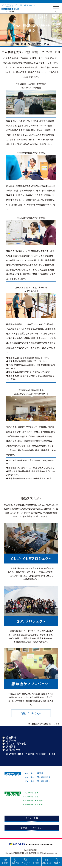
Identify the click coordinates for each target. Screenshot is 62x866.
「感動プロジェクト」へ (31, 713)
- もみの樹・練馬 (31, 793)
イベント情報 (31, 818)
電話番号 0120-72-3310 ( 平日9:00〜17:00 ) (31, 754)
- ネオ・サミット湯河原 (33, 773)
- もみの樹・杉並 (31, 797)
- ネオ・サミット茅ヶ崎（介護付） (37, 781)
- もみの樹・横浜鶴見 (33, 801)
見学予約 (11, 740)
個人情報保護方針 (30, 850)
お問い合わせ (13, 749)
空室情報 (11, 737)
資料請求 (11, 746)
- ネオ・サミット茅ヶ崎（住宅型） (37, 777)
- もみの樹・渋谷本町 (33, 804)
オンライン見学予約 (16, 743)
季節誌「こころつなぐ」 (31, 828)
